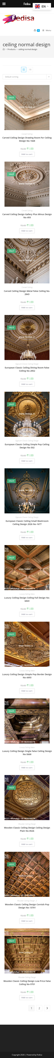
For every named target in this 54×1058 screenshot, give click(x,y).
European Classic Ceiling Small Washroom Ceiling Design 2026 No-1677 (27, 523)
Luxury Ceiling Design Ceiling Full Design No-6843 (27, 599)
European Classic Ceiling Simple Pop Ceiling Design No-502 (27, 446)
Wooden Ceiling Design (27, 824)
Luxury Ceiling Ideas (27, 594)
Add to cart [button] (27, 154)
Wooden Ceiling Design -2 (27, 900)
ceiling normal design (27, 49)
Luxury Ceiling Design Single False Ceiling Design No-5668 (27, 753)
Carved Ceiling (27, 134)
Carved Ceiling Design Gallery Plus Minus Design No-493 (27, 216)
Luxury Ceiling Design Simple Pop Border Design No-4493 (27, 676)
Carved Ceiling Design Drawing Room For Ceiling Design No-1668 (27, 139)
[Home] (4, 49)
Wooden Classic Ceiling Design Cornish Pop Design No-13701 (27, 906)
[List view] (30, 69)
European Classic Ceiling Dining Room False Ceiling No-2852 (27, 369)
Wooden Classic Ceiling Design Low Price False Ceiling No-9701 (27, 983)
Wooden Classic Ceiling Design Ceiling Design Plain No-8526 (27, 829)
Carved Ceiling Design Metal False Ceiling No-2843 (27, 293)
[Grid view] (23, 69)
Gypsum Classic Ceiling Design (27, 364)
